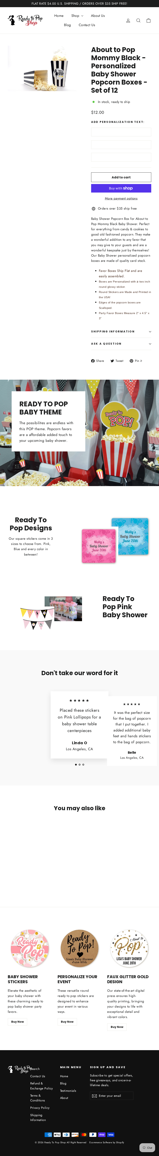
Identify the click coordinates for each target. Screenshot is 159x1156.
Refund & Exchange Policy (41, 1085)
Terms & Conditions (37, 1098)
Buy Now (17, 1022)
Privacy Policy (40, 1107)
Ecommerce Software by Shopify (106, 1142)
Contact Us (87, 24)
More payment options (121, 198)
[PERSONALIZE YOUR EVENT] (80, 948)
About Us (98, 15)
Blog (67, 24)
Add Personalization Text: (118, 122)
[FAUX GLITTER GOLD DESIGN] (129, 948)
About (64, 1098)
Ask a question (106, 344)
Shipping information (113, 331)
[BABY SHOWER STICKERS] (30, 948)
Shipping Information (38, 1117)
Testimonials (68, 1090)
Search (35, 1069)
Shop (75, 15)
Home (59, 15)
